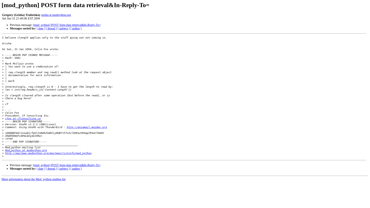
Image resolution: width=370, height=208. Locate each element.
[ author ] (76, 28)
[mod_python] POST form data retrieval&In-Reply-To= (67, 25)
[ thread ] (51, 28)
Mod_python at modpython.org (26, 150)
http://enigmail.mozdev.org (87, 127)
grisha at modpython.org (56, 15)
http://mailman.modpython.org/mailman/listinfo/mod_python (48, 153)
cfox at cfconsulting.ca (23, 118)
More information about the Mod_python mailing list (34, 179)
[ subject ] (64, 28)
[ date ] (41, 28)
